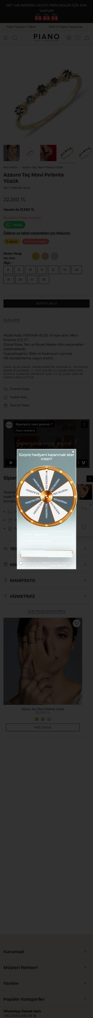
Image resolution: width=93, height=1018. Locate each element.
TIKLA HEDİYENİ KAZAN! (46, 553)
